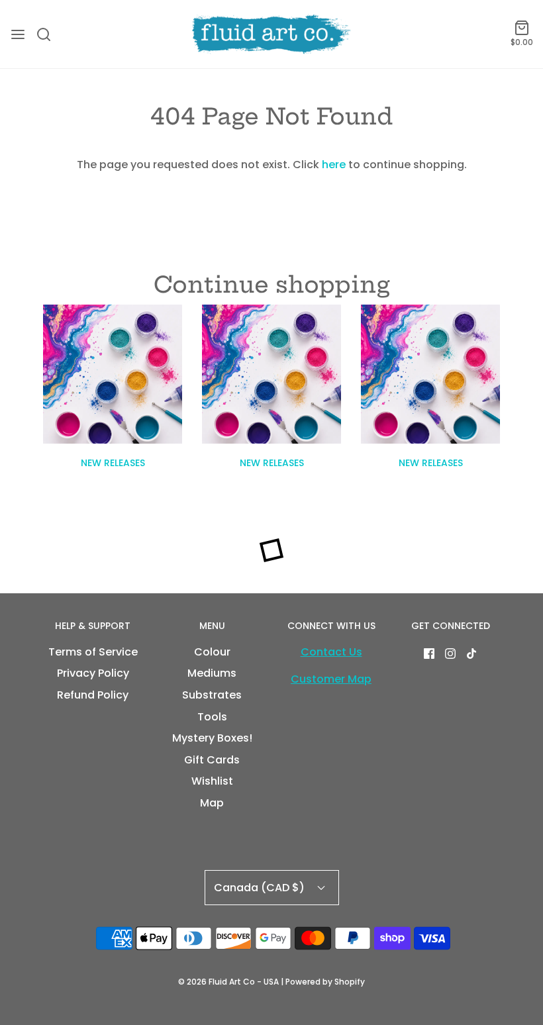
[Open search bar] (49, 34)
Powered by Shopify (325, 981)
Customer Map (331, 679)
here (334, 164)
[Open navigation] (18, 34)
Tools (212, 716)
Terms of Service (93, 651)
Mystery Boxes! (212, 738)
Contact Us (331, 651)
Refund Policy (92, 695)
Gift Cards (212, 759)
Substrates (212, 695)
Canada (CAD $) (260, 887)
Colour (212, 651)
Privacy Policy (93, 673)
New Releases (113, 462)
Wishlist (212, 781)
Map (212, 802)
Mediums (211, 673)
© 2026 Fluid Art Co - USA (228, 981)
